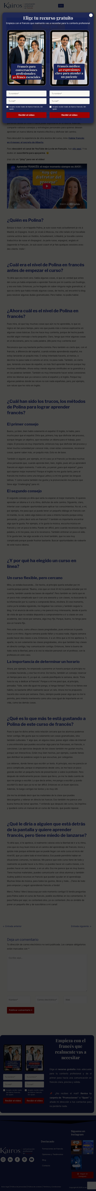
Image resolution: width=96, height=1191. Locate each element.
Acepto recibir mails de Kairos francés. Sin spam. (26, 108)
